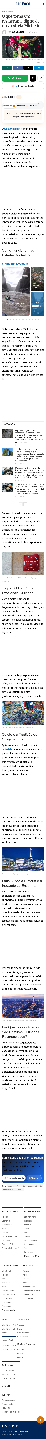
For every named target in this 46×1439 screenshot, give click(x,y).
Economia (6, 1220)
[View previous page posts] (21, 504)
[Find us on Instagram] (9, 1425)
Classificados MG (9, 1324)
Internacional (7, 1224)
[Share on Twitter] (28, 68)
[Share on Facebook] (18, 68)
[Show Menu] (3, 4)
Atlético (25, 1274)
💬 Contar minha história (14, 1178)
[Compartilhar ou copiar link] (40, 78)
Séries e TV (29, 1224)
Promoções (28, 1252)
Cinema (27, 1228)
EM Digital (6, 1240)
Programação (7, 1404)
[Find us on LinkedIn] (13, 1425)
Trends (27, 1236)
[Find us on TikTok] (17, 1425)
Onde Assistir (28, 1298)
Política (5, 1216)
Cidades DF (7, 1270)
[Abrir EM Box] (40, 1420)
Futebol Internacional (31, 1290)
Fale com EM (7, 1244)
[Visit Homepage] (23, 3)
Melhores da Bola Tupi (11, 1411)
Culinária (21, 1186)
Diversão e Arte (8, 1290)
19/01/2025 (32, 32)
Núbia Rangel (18, 32)
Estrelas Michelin (35, 1186)
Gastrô (20, 1357)
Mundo (5, 1286)
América (26, 1270)
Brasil (4, 1278)
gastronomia (8, 1190)
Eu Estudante (7, 1298)
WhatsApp (17, 78)
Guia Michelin (12, 128)
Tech (26, 1248)
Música (27, 1232)
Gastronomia (29, 1244)
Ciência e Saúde (8, 1294)
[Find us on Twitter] (6, 1425)
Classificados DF (8, 1328)
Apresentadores (8, 1400)
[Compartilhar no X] (33, 78)
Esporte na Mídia (29, 1294)
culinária (7, 749)
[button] (7, 319)
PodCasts (6, 1407)
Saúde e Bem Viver (10, 1236)
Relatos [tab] (33, 106)
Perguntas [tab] (9, 106)
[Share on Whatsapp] (7, 68)
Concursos (6, 1302)
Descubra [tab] (22, 106)
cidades (11, 1186)
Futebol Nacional (29, 1286)
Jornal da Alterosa (9, 1374)
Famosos (28, 1220)
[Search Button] (43, 4)
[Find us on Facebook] (2, 1425)
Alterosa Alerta (8, 1370)
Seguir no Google (26, 86)
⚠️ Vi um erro (34, 1178)
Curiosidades (22, 1336)
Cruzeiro (26, 1278)
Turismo (19, 1190)
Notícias (5, 1332)
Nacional (5, 1228)
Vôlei (25, 1282)
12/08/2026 (20, 445)
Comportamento (30, 1240)
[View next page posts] (25, 504)
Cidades (11, 12)
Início (4, 12)
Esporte (20, 1328)
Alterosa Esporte (8, 1378)
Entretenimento (30, 1216)
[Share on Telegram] (39, 68)
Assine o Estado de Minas (12, 1248)
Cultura (5, 1232)
